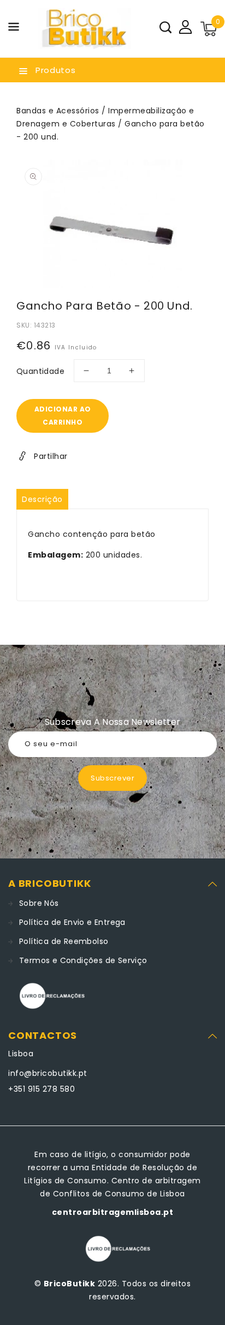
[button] (13, 28)
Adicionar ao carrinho (62, 415)
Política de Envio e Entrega (72, 922)
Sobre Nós (39, 903)
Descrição (42, 499)
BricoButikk (70, 1283)
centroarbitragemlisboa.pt (113, 1212)
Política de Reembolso (63, 941)
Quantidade (40, 371)
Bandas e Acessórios (57, 110)
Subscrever (112, 778)
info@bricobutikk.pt (47, 1073)
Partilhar (51, 456)
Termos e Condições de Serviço (83, 960)
